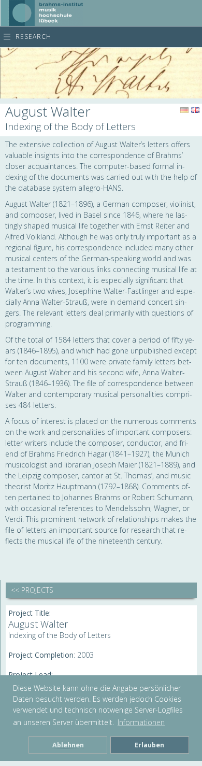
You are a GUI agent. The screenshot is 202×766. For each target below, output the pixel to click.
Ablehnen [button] (68, 745)
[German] (184, 110)
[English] (195, 110)
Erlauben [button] (149, 745)
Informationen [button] (141, 722)
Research (33, 36)
